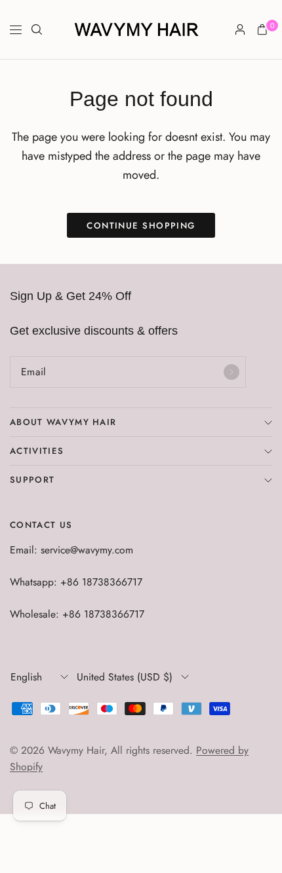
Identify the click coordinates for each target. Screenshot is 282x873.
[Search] (36, 29)
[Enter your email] (231, 372)
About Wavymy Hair (63, 422)
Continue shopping (141, 225)
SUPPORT (32, 480)
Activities (37, 451)
